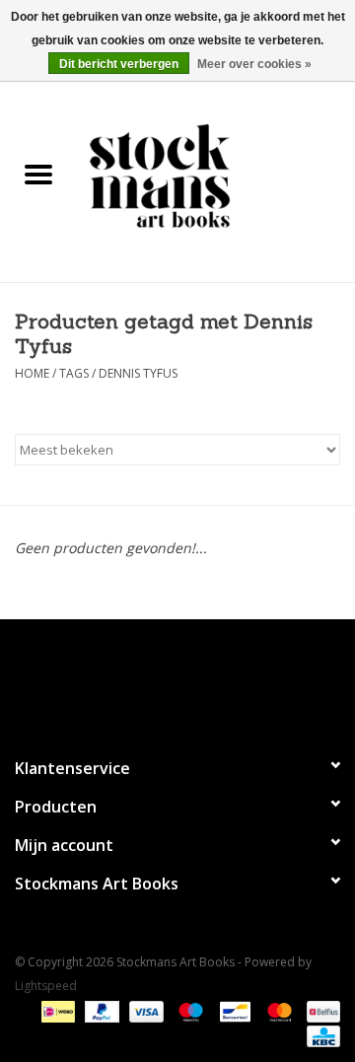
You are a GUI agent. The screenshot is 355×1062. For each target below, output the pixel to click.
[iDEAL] (56, 1010)
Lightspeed (46, 985)
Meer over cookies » (254, 64)
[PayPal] (100, 1010)
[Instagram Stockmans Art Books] (213, 679)
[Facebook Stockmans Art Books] (142, 679)
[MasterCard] (277, 1010)
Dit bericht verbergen (118, 64)
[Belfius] (320, 1010)
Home (32, 373)
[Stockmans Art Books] (216, 175)
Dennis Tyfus (138, 373)
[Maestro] (189, 1010)
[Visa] (144, 1010)
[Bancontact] (232, 1010)
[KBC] (320, 1035)
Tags (74, 373)
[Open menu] (38, 173)
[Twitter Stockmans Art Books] (177, 679)
